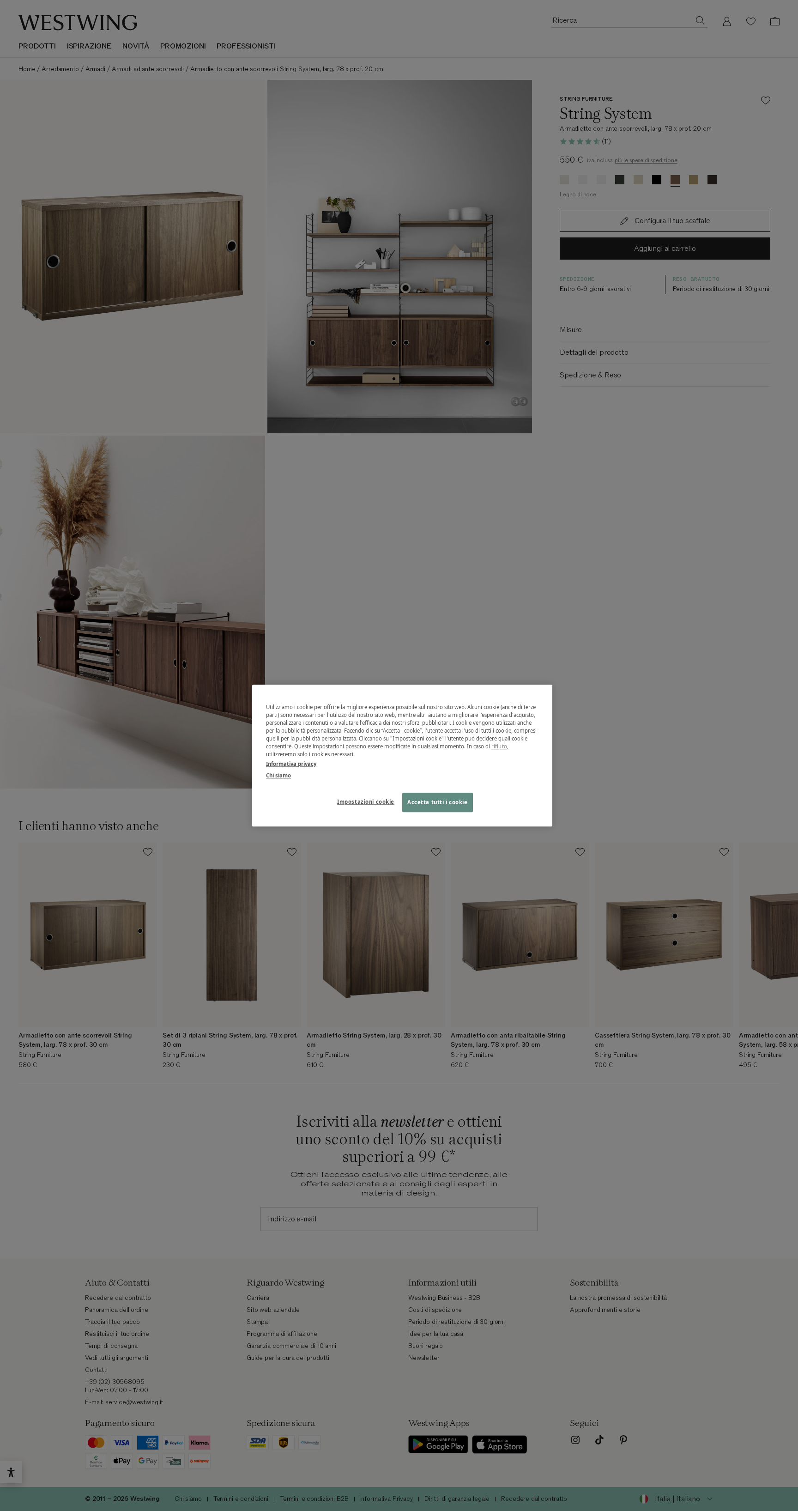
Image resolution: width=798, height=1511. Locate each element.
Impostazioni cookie (365, 801)
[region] (402, 755)
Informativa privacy (291, 763)
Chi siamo (278, 775)
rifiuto (499, 746)
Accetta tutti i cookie (437, 802)
